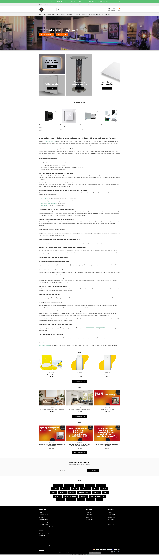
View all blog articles (79, 381)
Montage (98, 14)
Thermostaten (69, 14)
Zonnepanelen (84, 14)
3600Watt (101, 485)
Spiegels (54, 14)
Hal (95, 488)
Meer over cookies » (106, 552)
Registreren (88, 512)
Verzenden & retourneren (43, 519)
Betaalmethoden (42, 517)
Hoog (53, 492)
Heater (103, 488)
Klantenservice (41, 521)
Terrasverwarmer (84, 492)
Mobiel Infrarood (47, 14)
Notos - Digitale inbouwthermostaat (68, 126)
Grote (75, 488)
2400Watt (90, 485)
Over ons (40, 512)
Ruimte (62, 492)
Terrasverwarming (61, 14)
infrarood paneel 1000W (97, 496)
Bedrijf (55, 488)
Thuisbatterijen (91, 14)
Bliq (102, 14)
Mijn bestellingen (89, 514)
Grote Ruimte (85, 488)
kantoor (60, 500)
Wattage (96, 492)
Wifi (105, 492)
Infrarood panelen (45, 198)
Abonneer (93, 470)
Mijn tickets (88, 515)
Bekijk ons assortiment (46, 34)
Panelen (40, 14)
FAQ (109, 14)
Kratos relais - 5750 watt (86, 126)
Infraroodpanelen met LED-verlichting (49, 203)
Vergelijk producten (90, 519)
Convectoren (77, 14)
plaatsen (90, 500)
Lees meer (51, 376)
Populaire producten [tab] (86, 105)
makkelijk (71, 500)
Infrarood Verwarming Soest (50, 141)
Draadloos (65, 488)
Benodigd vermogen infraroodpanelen (46, 522)
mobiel (81, 500)
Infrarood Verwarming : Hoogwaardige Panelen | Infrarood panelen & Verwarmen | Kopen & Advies (57, 526)
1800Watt (79, 485)
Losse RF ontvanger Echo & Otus (108, 126)
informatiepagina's (90, 327)
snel (99, 500)
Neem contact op (62, 34)
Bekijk (51, 66)
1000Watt (58, 485)
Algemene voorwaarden (43, 514)
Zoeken (96, 9)
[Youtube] (49, 545)
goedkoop (84, 496)
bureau (57, 496)
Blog (106, 14)
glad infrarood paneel (70, 496)
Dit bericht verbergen (95, 552)
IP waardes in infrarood (43, 524)
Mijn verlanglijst (89, 517)
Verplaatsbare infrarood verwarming (49, 201)
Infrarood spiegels (45, 200)
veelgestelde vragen (100, 327)
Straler (71, 492)
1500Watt (69, 485)
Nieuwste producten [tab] (72, 105)
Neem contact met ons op (44, 318)
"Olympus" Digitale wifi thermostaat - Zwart (47, 126)
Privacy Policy (41, 515)
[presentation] (39, 117)
